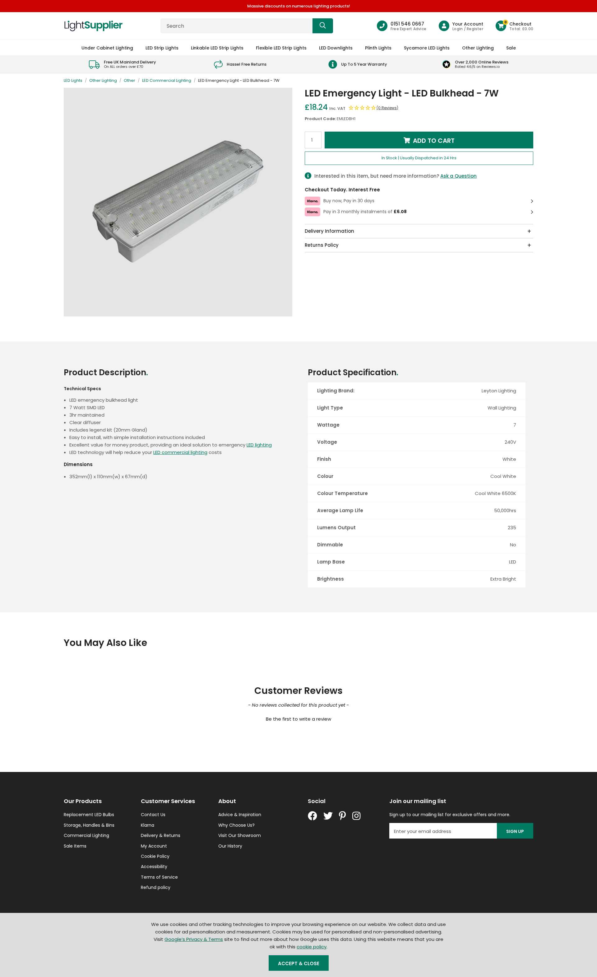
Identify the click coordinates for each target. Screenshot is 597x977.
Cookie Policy (155, 856)
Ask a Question (458, 176)
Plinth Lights (378, 48)
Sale (511, 48)
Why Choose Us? (236, 825)
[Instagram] (357, 815)
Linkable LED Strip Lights (217, 48)
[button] (514, 26)
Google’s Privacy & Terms (193, 939)
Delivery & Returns (160, 835)
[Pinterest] (342, 815)
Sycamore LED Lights (427, 48)
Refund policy (155, 887)
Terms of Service (159, 877)
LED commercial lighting (180, 452)
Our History (230, 846)
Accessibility (154, 866)
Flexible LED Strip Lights (281, 48)
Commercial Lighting (86, 835)
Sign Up (515, 831)
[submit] (322, 25)
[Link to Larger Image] (178, 202)
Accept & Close (298, 963)
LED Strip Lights (162, 48)
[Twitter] (328, 815)
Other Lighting (478, 48)
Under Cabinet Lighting (107, 48)
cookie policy (311, 946)
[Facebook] (312, 815)
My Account (154, 846)
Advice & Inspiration (239, 814)
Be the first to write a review (298, 719)
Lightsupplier (93, 26)
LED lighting (259, 445)
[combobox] (246, 25)
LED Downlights (336, 48)
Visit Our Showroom (239, 835)
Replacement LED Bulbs (89, 814)
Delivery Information (329, 231)
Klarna (147, 825)
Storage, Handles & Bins (89, 825)
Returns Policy (322, 245)
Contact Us (153, 814)
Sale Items (75, 846)
